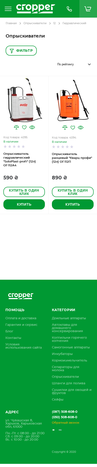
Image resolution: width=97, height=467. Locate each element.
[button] (16, 127)
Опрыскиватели (34, 23)
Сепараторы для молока (65, 369)
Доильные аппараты (69, 318)
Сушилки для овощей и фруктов (72, 391)
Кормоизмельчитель (69, 360)
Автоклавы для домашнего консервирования (67, 328)
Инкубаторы (62, 354)
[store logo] (36, 8)
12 (54, 23)
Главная (11, 23)
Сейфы (57, 399)
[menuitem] (20, 318)
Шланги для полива (68, 383)
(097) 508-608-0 (64, 411)
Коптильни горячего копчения (69, 339)
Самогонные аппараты (71, 347)
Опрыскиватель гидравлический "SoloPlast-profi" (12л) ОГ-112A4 (19, 160)
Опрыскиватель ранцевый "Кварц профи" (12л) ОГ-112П (72, 158)
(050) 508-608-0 (64, 417)
